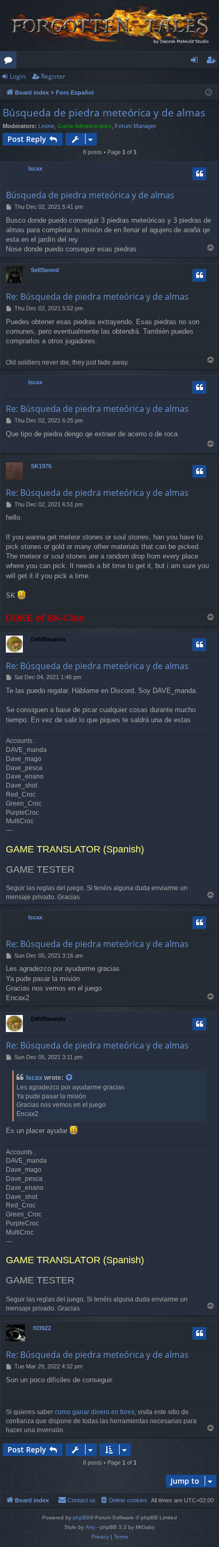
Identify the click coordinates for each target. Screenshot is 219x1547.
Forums (10, 62)
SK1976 (41, 466)
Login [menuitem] (196, 62)
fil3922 (42, 1328)
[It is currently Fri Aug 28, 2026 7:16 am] (208, 93)
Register (53, 76)
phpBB (81, 1517)
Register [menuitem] (213, 62)
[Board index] (109, 25)
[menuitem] (123, 1500)
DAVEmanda (48, 639)
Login (18, 76)
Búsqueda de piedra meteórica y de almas (104, 113)
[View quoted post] (69, 1078)
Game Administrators (84, 126)
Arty (90, 1527)
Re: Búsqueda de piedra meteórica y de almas (97, 296)
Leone (46, 126)
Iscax (35, 168)
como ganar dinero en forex (94, 1412)
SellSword (45, 270)
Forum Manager (135, 126)
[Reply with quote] (199, 173)
